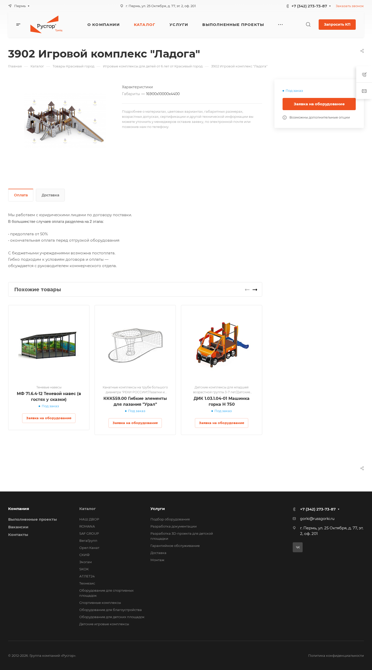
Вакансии (18, 527)
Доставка (50, 195)
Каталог (87, 508)
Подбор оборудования (170, 519)
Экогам (85, 562)
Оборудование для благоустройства (110, 610)
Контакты (18, 534)
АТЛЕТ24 (87, 576)
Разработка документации (173, 526)
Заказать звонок (350, 6)
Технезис (87, 583)
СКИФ (84, 555)
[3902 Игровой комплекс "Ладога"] (65, 120)
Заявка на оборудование (319, 103)
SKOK (84, 569)
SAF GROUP (89, 533)
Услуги (157, 508)
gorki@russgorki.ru (317, 518)
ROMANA (87, 526)
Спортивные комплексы (100, 603)
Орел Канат (89, 548)
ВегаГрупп (88, 540)
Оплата (21, 195)
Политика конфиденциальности (336, 655)
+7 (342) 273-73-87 (309, 6)
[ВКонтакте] (298, 547)
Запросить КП (337, 24)
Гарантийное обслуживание (175, 546)
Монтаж (157, 560)
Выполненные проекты (32, 519)
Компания (18, 508)
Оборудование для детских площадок (112, 617)
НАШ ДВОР (89, 519)
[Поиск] (308, 24)
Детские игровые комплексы (104, 624)
